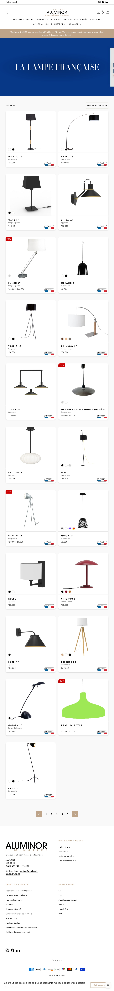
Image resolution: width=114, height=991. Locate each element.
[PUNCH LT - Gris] (9, 276)
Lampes (30, 19)
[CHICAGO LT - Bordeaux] (66, 591)
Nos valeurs (63, 851)
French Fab (63, 909)
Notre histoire (64, 846)
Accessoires (96, 19)
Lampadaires (18, 19)
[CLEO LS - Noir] (13, 781)
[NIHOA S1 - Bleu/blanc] (70, 528)
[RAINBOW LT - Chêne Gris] (70, 339)
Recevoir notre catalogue (16, 895)
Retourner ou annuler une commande (21, 927)
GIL (60, 890)
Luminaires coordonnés (75, 19)
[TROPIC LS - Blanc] (9, 339)
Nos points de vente (14, 899)
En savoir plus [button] (11, 986)
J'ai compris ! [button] (100, 985)
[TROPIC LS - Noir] (13, 339)
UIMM (61, 913)
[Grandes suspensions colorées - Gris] (62, 402)
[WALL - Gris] (70, 465)
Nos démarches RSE (67, 860)
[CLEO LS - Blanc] (9, 781)
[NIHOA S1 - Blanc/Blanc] (66, 528)
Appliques (56, 19)
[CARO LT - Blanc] (13, 212)
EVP (60, 895)
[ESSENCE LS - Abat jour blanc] (66, 654)
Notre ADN (59, 24)
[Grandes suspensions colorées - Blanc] (66, 402)
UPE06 (61, 904)
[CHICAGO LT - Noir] (62, 591)
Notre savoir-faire (66, 856)
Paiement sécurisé (13, 909)
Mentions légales (13, 923)
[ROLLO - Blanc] (13, 591)
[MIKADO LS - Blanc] (9, 149)
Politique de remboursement (18, 932)
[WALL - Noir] (62, 465)
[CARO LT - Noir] (9, 212)
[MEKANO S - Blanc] (62, 276)
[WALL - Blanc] (66, 465)
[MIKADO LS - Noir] (13, 149)
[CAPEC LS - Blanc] (62, 149)
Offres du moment (42, 24)
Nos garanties (11, 918)
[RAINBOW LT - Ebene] (62, 339)
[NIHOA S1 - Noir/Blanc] (62, 528)
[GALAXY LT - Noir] (9, 718)
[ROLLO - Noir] (9, 591)
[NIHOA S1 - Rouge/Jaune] (73, 528)
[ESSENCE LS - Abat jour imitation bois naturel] (62, 654)
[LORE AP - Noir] (9, 654)
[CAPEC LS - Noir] (66, 149)
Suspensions (42, 19)
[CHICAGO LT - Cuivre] (70, 591)
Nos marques (74, 24)
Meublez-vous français (68, 899)
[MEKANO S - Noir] (66, 276)
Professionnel (11, 2)
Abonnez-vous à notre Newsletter (19, 890)
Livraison (9, 904)
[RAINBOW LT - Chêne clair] (66, 339)
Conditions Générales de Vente (19, 913)
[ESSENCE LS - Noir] (70, 654)
